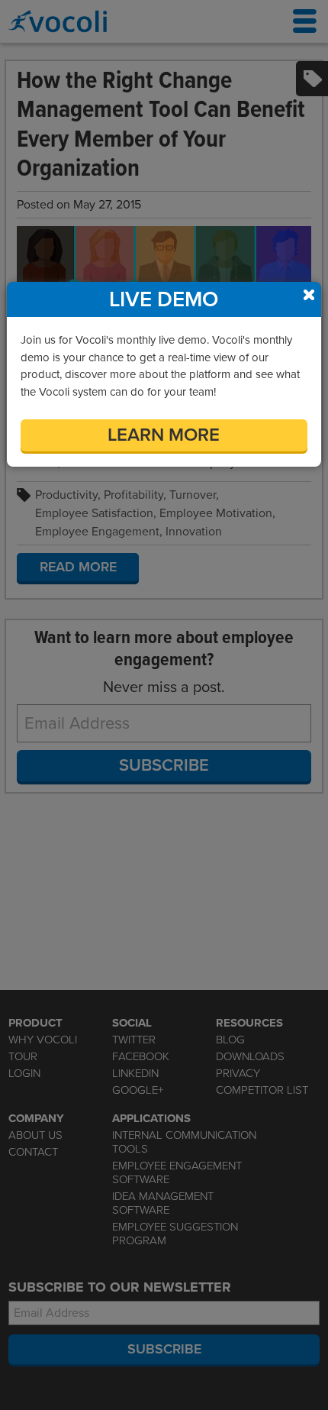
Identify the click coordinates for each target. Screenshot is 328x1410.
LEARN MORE (164, 435)
